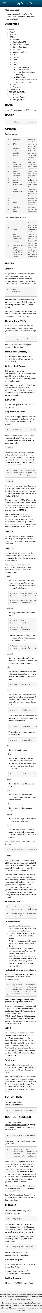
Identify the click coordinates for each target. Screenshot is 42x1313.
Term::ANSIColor (28, 385)
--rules (15, 64)
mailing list (3, 1308)
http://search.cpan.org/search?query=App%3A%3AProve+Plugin (18, 1272)
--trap (15, 59)
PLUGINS (12, 94)
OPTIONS (12, 34)
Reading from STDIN (20, 42)
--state (15, 62)
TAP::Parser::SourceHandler (15, 1124)
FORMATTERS (14, 89)
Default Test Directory (21, 44)
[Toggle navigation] (4, 3)
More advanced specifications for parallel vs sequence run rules (26, 79)
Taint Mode (17, 87)
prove (7, 9)
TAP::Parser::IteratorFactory (19, 1195)
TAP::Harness (12, 1013)
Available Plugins (19, 97)
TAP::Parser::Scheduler (14, 1016)
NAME (11, 29)
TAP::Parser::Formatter (14, 1104)
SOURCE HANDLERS (17, 92)
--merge (16, 57)
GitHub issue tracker (13, 1296)
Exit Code (16, 49)
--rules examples (22, 67)
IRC (10, 1308)
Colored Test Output (20, 47)
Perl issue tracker (34, 1305)
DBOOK (29, 1294)
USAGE (12, 32)
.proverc (16, 39)
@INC (15, 84)
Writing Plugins (18, 99)
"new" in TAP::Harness (24, 1188)
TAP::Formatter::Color (13, 373)
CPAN (17, 10)
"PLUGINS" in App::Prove (23, 1283)
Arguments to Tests (20, 52)
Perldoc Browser (29, 3)
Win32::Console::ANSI (13, 390)
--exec (15, 54)
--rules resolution (22, 69)
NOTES (12, 37)
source (12, 10)
